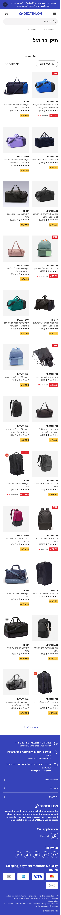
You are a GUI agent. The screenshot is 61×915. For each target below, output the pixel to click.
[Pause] (5, 4)
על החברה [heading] (51, 784)
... (40, 29)
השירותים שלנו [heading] (49, 767)
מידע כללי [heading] (51, 775)
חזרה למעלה (32, 727)
